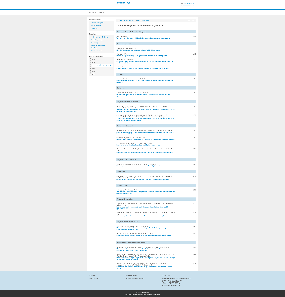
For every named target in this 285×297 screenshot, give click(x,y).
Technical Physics (124, 2)
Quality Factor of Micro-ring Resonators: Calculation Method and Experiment (142, 179)
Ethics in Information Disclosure (98, 47)
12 (110, 65)
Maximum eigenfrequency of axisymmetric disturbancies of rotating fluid (141, 56)
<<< (189, 20)
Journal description (97, 23)
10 (106, 65)
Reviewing (94, 43)
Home (120, 20)
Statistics (94, 28)
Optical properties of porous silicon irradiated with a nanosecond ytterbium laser (144, 216)
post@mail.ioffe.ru (173, 285)
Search (101, 12)
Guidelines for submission (99, 37)
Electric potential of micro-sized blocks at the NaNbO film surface (139, 166)
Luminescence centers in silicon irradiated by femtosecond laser (138, 145)
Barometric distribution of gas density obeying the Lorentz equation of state (142, 68)
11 (108, 65)
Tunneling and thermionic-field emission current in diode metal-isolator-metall (143, 38)
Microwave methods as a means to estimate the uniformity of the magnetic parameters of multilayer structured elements (142, 249)
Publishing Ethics (97, 40)
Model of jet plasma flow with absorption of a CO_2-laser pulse (138, 50)
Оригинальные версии (187, 5)
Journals (92, 12)
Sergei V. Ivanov (138, 278)
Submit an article (96, 51)
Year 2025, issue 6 (143, 20)
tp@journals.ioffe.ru (190, 3)
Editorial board (96, 25)
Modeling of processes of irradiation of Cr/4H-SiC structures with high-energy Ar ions (145, 139)
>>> (193, 20)
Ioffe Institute (93, 278)
